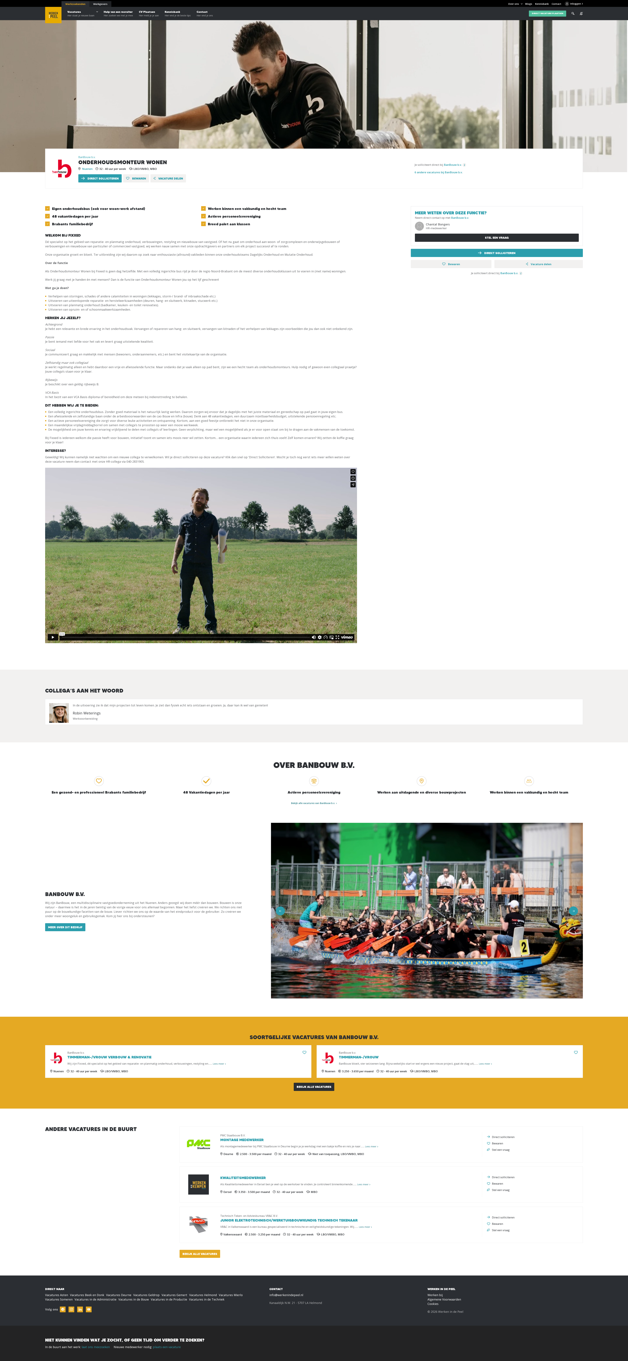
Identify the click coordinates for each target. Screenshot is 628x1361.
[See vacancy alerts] (581, 13)
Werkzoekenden (75, 4)
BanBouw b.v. (87, 157)
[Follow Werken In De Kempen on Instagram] (71, 1309)
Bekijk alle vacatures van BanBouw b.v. (313, 803)
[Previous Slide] (280, 911)
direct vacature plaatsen (547, 13)
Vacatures (80, 13)
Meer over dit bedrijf (65, 927)
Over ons (513, 3)
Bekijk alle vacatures (314, 1086)
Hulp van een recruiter (118, 13)
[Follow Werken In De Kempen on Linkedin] (80, 1309)
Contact (205, 13)
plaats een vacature (167, 1347)
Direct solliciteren (103, 178)
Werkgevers (100, 4)
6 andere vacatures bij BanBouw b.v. (439, 172)
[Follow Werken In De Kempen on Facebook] (63, 1309)
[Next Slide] (573, 911)
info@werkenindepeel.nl (286, 1295)
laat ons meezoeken (96, 1347)
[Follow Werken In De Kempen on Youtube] (89, 1309)
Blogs (528, 3)
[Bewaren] (304, 1052)
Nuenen (87, 169)
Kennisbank (178, 13)
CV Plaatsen (149, 13)
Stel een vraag (497, 237)
